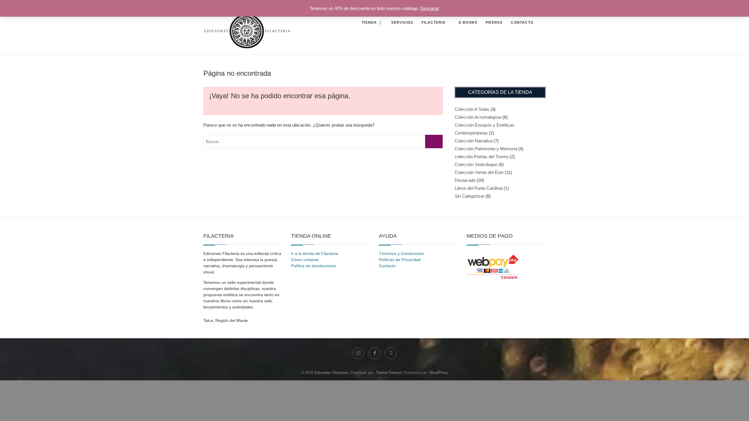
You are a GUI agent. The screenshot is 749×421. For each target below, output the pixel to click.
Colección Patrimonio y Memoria (486, 148)
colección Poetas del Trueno (482, 156)
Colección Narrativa (473, 140)
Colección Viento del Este (479, 172)
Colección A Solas (472, 109)
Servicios (402, 22)
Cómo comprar (305, 259)
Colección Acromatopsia (478, 117)
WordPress (439, 372)
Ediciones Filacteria (331, 372)
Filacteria (434, 22)
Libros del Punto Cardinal (478, 188)
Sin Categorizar (469, 196)
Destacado (465, 180)
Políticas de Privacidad (400, 259)
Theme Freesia (388, 372)
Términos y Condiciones (401, 253)
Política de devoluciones (313, 265)
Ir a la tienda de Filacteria (314, 253)
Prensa (494, 22)
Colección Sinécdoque (476, 164)
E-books (468, 22)
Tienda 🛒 (372, 22)
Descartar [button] (429, 8)
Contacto (522, 22)
